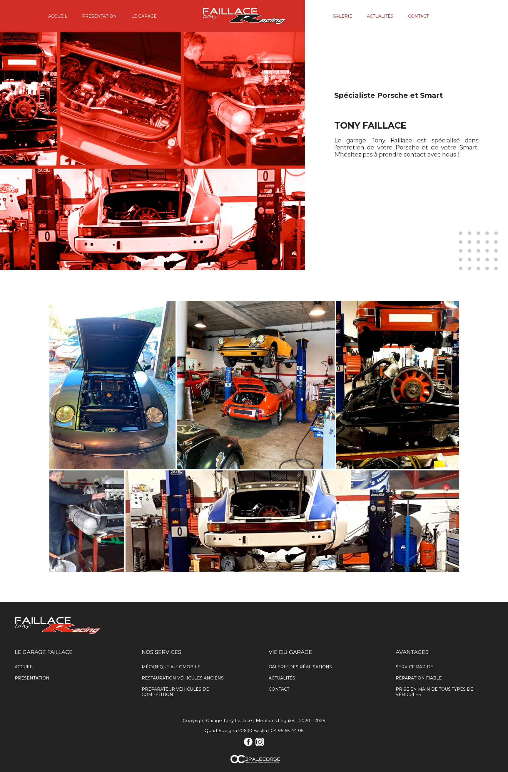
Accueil (57, 16)
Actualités (380, 16)
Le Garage (144, 16)
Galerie (342, 16)
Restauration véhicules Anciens (183, 678)
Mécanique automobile (171, 667)
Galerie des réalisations (300, 667)
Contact (418, 16)
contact (415, 154)
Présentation (99, 16)
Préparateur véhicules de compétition (175, 692)
